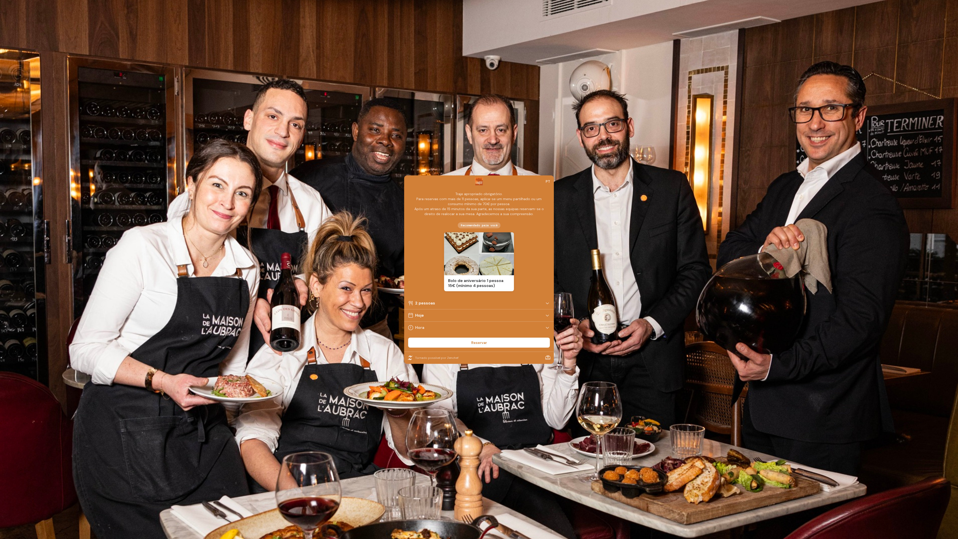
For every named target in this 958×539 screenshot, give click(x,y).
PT (548, 181)
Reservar (479, 342)
